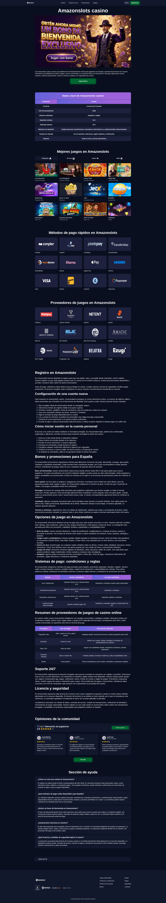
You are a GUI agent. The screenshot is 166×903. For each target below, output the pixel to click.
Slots (118, 158)
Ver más (83, 759)
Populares (45, 158)
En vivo (69, 158)
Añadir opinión (120, 727)
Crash (94, 158)
